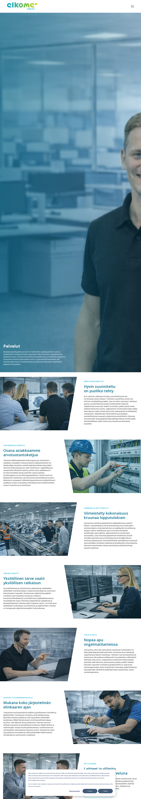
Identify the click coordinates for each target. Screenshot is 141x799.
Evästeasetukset (74, 791)
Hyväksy (89, 791)
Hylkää (105, 791)
